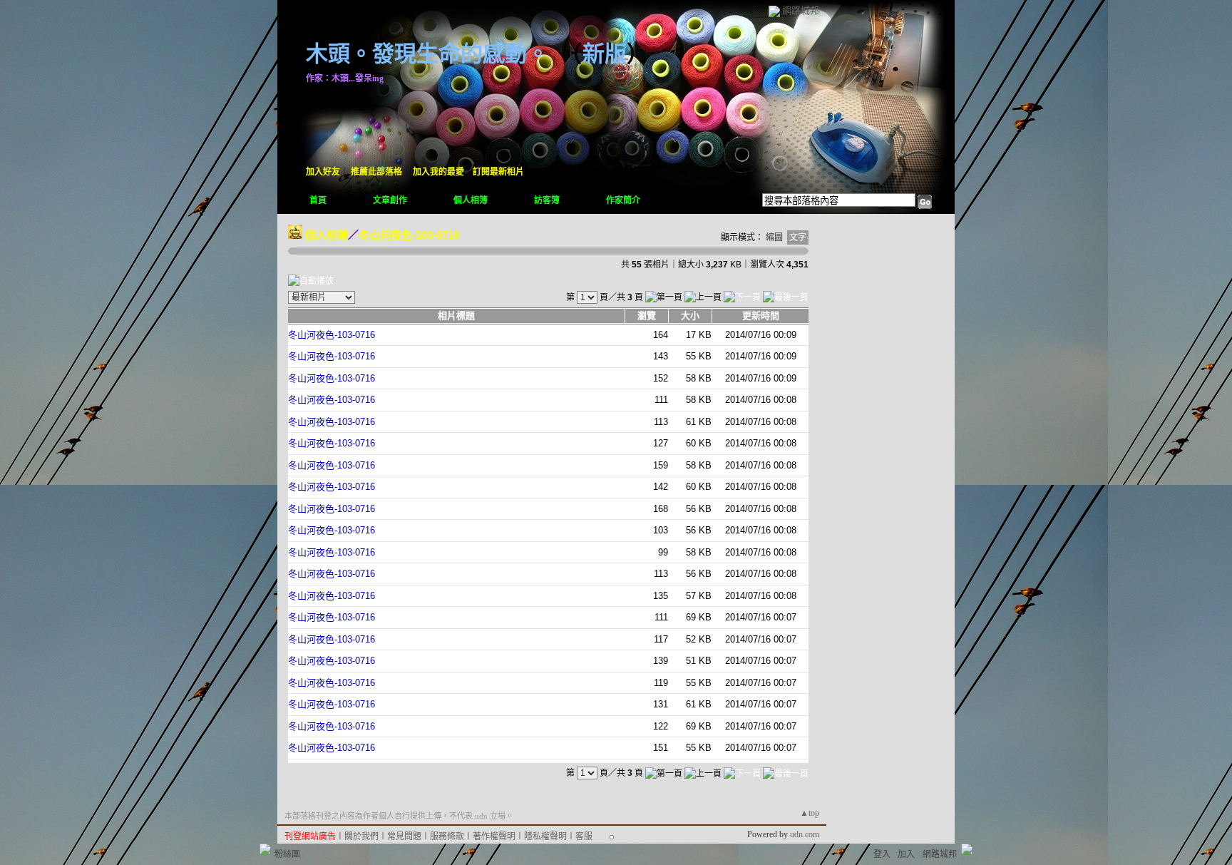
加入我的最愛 (438, 172)
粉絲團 (287, 854)
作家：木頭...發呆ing (345, 78)
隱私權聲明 (545, 836)
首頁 (318, 200)
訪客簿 (547, 200)
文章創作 (390, 200)
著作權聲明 (494, 836)
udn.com (804, 834)
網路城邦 (800, 10)
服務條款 (447, 836)
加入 (906, 854)
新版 (604, 53)
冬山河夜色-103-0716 (409, 235)
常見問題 (404, 836)
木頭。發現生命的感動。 (427, 53)
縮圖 (774, 237)
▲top (809, 813)
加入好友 (323, 172)
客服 (583, 836)
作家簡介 (623, 200)
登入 (881, 854)
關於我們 (361, 836)
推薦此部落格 (376, 172)
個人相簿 (470, 200)
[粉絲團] (265, 849)
